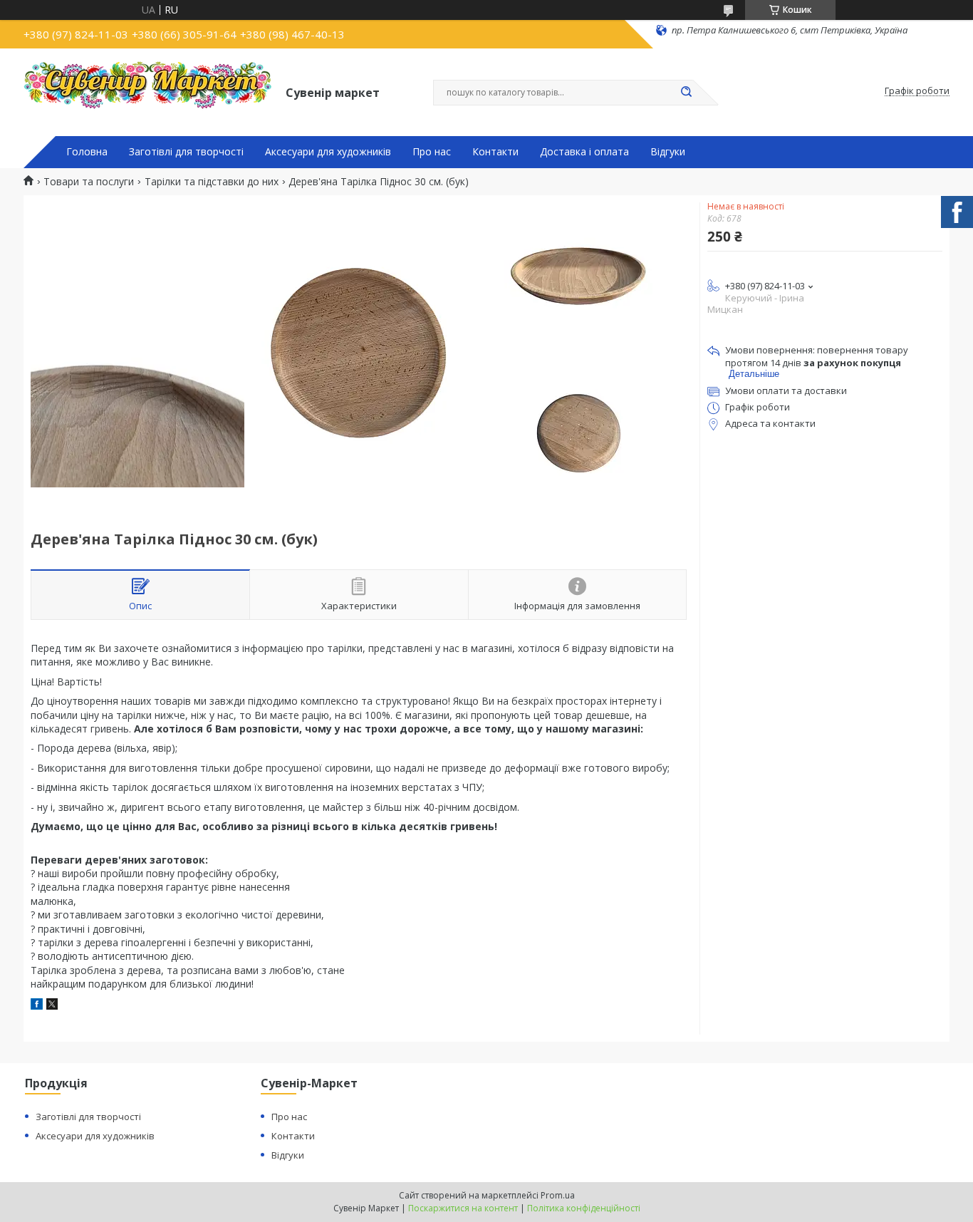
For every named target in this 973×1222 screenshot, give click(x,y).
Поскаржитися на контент (463, 1208)
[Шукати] (686, 92)
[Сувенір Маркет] (148, 91)
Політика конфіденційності (583, 1208)
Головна (87, 152)
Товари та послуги (88, 181)
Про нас (431, 152)
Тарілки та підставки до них (212, 181)
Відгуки (667, 152)
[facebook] (37, 1006)
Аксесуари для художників (328, 152)
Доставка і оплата (584, 152)
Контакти (495, 152)
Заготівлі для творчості (186, 152)
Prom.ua (558, 1195)
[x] (52, 1006)
